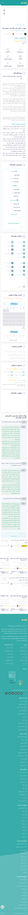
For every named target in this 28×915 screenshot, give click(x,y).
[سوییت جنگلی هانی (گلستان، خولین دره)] (14, 17)
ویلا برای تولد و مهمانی (22, 736)
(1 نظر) (23, 43)
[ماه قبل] (23, 304)
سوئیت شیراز (24, 856)
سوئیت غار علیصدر (23, 882)
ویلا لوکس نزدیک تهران (22, 707)
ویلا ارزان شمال (24, 778)
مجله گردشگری (23, 650)
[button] (23, 25)
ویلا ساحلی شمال (23, 782)
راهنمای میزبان (10, 657)
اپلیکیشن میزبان (9, 663)
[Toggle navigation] (3, 3)
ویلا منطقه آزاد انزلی (22, 808)
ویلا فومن (25, 892)
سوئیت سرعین (23, 866)
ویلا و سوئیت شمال (22, 801)
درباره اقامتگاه (20, 52)
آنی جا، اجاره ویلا (23, 647)
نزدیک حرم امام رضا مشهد (21, 847)
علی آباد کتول (18, 30)
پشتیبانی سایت (9, 647)
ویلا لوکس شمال (23, 775)
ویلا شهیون (24, 898)
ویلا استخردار (24, 739)
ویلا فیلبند (24, 872)
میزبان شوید (10, 654)
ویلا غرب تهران (24, 762)
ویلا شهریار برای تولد (22, 729)
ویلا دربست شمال (23, 772)
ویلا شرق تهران (24, 765)
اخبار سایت (24, 663)
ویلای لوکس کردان (23, 710)
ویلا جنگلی (24, 785)
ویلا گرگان (25, 830)
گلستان (23, 30)
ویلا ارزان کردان (24, 901)
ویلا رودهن (24, 833)
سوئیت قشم (24, 862)
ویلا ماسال (24, 811)
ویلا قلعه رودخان (23, 879)
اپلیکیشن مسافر (23, 660)
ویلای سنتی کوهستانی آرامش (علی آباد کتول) (18, 596)
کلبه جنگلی (24, 788)
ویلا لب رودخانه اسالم (22, 755)
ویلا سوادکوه (24, 889)
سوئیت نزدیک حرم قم (22, 843)
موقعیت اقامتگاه (7, 66)
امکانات (20, 58)
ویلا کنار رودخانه (23, 749)
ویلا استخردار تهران (23, 723)
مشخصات (8, 51)
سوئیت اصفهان (23, 853)
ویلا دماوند (24, 836)
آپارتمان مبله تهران (23, 704)
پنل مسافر (25, 657)
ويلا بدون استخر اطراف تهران (21, 908)
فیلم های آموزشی (9, 660)
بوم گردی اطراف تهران (22, 713)
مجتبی (16, 34)
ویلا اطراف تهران (23, 701)
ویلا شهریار (24, 720)
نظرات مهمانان (20, 65)
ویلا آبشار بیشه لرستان (22, 885)
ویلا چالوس (24, 814)
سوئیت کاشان (24, 850)
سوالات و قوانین (9, 650)
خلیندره (12, 30)
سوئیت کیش (24, 859)
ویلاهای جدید (24, 654)
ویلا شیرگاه (24, 827)
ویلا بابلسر (25, 817)
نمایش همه (5, 540)
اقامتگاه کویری (24, 743)
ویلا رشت (25, 797)
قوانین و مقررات (7, 59)
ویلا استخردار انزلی (23, 794)
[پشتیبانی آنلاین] (2, 907)
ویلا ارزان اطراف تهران (22, 904)
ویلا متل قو (24, 824)
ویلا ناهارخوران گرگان (22, 752)
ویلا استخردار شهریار (22, 726)
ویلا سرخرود (24, 820)
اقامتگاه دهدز (24, 895)
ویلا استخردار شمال (23, 791)
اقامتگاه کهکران (23, 746)
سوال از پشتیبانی (13, 536)
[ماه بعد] (5, 304)
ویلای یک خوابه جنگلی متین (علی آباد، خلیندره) (18, 559)
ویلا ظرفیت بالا (24, 759)
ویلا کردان (25, 716)
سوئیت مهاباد (24, 869)
